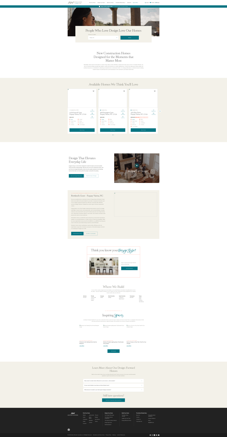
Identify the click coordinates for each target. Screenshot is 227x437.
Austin (140, 297)
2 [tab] (114, 135)
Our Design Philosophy (109, 415)
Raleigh (109, 297)
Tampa (92, 300)
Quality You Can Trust (126, 418)
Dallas (140, 298)
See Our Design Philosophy (76, 175)
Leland (133, 119)
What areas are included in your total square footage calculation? (97, 389)
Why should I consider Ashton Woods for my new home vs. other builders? (99, 380)
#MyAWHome (151, 422)
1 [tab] (113, 135)
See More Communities (91, 233)
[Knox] (82, 98)
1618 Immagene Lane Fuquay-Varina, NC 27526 (108, 113)
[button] (136, 168)
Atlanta (101, 297)
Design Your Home (101, 2)
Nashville (131, 297)
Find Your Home (92, 2)
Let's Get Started (129, 268)
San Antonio (141, 301)
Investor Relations (151, 418)
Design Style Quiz (108, 422)
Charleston (121, 297)
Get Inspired (113, 351)
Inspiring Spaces (108, 424)
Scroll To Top (225, 406)
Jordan (102, 119)
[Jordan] (112, 98)
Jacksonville (93, 297)
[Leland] (143, 98)
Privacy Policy (108, 434)
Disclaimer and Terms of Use (99, 434)
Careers (137, 417)
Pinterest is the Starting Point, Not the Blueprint (90, 336)
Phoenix (84, 297)
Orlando (92, 298)
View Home (82, 130)
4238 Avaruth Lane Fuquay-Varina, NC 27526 (77, 113)
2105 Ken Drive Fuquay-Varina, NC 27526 (139, 113)
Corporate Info (139, 421)
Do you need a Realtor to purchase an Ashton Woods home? (96, 385)
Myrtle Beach (121, 298)
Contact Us (129, 2)
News (149, 420)
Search (129, 37)
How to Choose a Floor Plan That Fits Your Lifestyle (137, 336)
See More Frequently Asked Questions (113, 400)
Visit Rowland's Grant (77, 233)
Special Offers (135, 2)
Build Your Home (110, 2)
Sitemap (114, 434)
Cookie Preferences (121, 434)
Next (160, 111)
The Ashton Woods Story (120, 2)
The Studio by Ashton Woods (111, 420)
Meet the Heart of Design (91, 175)
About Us (138, 415)
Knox (72, 119)
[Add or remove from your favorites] (93, 91)
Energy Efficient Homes (126, 420)
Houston (140, 300)
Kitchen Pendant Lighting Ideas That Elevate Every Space (113, 336)
